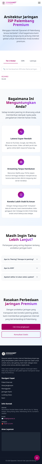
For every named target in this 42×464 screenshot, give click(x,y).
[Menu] (39, 3)
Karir (3, 398)
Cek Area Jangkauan (21, 327)
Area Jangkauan (7, 385)
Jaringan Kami (7, 392)
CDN (22, 61)
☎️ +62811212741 (7, 424)
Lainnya (33, 61)
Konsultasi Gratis (21, 334)
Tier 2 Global (11, 61)
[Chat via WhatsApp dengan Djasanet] (37, 457)
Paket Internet (7, 382)
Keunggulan (6, 388)
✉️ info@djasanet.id (8, 418)
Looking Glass (7, 395)
